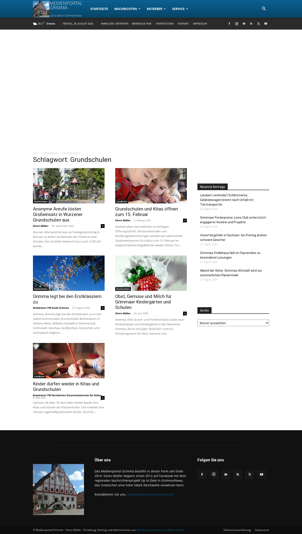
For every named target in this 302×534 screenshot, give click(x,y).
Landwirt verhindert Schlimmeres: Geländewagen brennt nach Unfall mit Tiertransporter (226, 199)
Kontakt (183, 23)
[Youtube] (265, 24)
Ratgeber (154, 9)
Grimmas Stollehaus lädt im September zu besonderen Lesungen (230, 255)
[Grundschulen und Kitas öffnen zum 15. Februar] (151, 185)
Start (36, 153)
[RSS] (251, 24)
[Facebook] (229, 24)
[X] (258, 24)
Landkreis (122, 201)
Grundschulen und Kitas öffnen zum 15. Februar (146, 211)
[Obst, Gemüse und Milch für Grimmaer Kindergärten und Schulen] (151, 273)
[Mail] (244, 24)
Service (178, 9)
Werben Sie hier (141, 23)
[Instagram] (236, 24)
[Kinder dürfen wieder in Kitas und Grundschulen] (69, 360)
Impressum (200, 23)
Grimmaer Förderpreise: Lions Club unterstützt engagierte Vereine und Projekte (233, 220)
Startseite (99, 9)
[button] (263, 9)
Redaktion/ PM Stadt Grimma (51, 307)
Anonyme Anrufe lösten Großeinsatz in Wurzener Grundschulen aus (58, 214)
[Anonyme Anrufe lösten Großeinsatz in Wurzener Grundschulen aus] (69, 185)
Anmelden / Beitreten (114, 23)
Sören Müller (40, 225)
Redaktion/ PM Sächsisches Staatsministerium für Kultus (67, 395)
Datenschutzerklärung (237, 530)
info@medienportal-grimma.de (150, 494)
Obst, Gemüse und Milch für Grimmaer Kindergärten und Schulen (143, 302)
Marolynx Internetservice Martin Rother (161, 530)
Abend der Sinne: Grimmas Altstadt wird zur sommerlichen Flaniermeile (231, 273)
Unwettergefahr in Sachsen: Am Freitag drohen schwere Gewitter (233, 237)
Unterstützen (165, 23)
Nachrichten (125, 9)
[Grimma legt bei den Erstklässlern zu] (69, 273)
